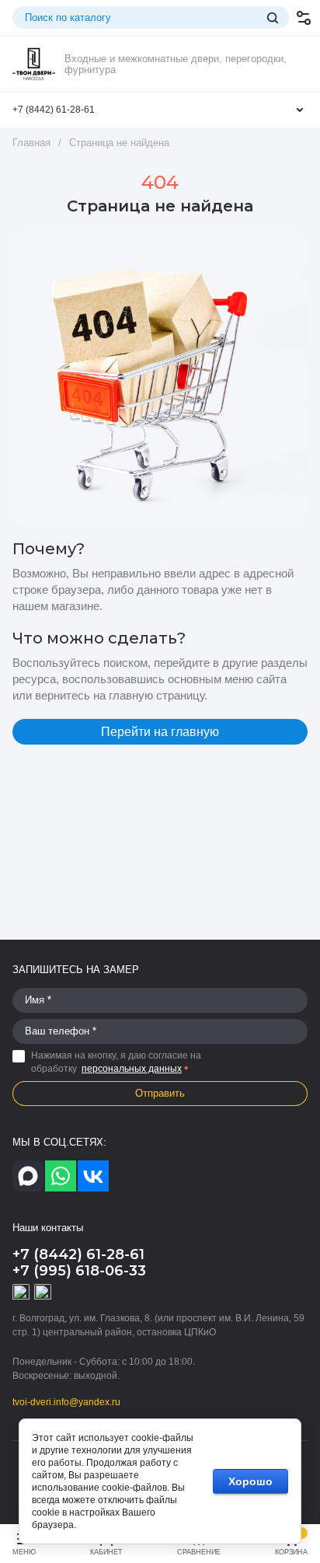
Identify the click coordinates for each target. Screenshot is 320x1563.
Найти (272, 18)
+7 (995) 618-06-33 (79, 1270)
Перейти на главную (160, 731)
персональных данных (132, 1068)
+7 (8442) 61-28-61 (53, 109)
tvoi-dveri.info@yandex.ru (66, 1402)
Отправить (160, 1093)
